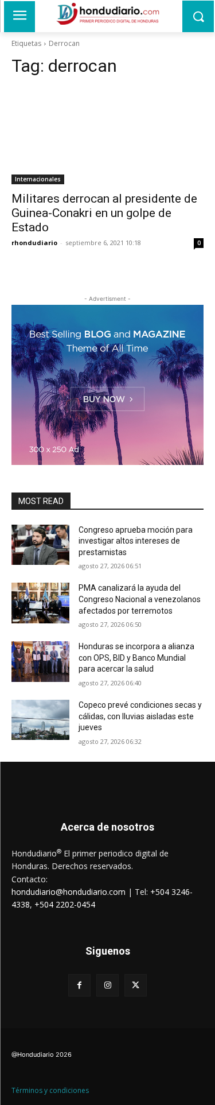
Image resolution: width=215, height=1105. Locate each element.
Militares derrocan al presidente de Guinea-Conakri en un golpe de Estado (104, 213)
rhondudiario (34, 242)
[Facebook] (79, 985)
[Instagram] (107, 985)
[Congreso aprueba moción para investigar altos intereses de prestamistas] (40, 545)
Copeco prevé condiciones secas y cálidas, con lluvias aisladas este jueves (140, 716)
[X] (135, 985)
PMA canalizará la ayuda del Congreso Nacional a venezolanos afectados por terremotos (140, 599)
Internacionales (38, 179)
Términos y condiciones (50, 1090)
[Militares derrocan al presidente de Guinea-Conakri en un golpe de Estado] (107, 136)
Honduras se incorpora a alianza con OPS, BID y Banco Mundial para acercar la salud (136, 657)
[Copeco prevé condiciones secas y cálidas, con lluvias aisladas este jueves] (40, 720)
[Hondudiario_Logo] (107, 14)
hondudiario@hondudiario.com (68, 891)
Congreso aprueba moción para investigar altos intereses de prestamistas (136, 541)
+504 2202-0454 (64, 904)
